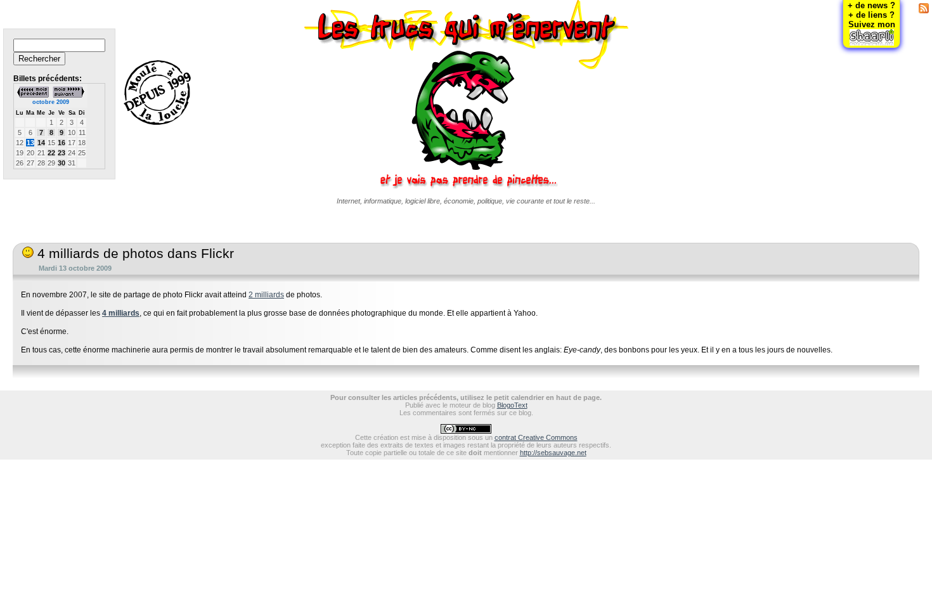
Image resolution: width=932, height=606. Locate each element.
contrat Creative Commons (536, 437)
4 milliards (120, 313)
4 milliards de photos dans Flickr (134, 253)
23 (61, 153)
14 (41, 142)
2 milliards (266, 294)
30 (61, 163)
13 (30, 142)
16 (61, 142)
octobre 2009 (50, 102)
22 (51, 153)
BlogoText (512, 405)
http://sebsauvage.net (553, 452)
